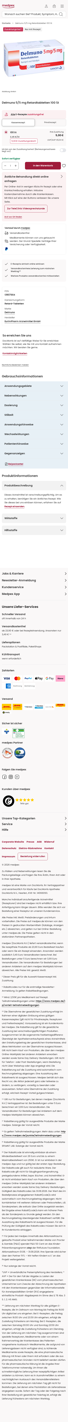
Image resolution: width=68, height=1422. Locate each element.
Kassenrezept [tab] (18, 122)
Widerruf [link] (49, 841)
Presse (30, 841)
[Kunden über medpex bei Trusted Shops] (19, 801)
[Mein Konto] (46, 6)
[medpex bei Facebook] (4, 776)
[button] (25, 208)
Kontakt (49, 848)
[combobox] (34, 14)
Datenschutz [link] (9, 848)
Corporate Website (13, 841)
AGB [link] (39, 841)
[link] (7, 753)
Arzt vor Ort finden (13, 217)
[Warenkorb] (54, 6)
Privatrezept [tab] (50, 122)
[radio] (6, 132)
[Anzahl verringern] (5, 166)
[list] (34, 58)
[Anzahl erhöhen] (16, 166)
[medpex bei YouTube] (17, 776)
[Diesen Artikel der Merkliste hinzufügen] (64, 165)
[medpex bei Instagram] (10, 776)
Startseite (6, 23)
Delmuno (10, 312)
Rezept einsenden (14, 506)
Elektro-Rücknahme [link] (30, 848)
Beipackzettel (15, 464)
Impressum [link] (8, 856)
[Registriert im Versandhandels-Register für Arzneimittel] (19, 733)
